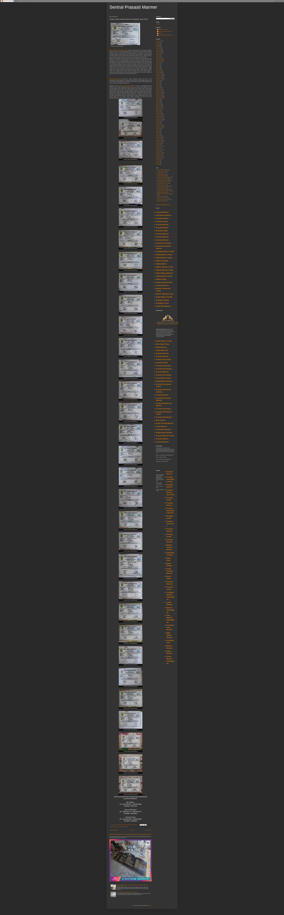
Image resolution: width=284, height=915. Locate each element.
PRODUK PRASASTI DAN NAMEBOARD (119, 826)
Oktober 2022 (159, 95)
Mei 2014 (158, 147)
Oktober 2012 (159, 155)
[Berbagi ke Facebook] (144, 825)
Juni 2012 (158, 161)
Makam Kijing (161, 279)
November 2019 (159, 116)
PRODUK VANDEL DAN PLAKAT (163, 199)
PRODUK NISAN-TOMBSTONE (163, 186)
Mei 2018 (158, 132)
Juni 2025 (158, 54)
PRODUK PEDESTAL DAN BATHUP (164, 190)
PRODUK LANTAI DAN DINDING (163, 177)
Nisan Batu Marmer (163, 306)
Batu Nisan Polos (162, 344)
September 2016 (159, 141)
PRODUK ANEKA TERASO (162, 169)
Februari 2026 (159, 50)
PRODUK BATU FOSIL (161, 171)
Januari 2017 (158, 138)
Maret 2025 (158, 57)
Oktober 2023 (159, 77)
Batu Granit (160, 420)
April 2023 (158, 86)
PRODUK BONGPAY (161, 174)
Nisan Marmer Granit (164, 341)
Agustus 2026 (159, 41)
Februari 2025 (159, 59)
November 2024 (159, 60)
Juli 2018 (158, 129)
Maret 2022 (158, 104)
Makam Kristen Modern (169, 547)
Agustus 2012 (159, 158)
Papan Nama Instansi (164, 432)
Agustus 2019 (159, 120)
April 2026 (158, 47)
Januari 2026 (158, 51)
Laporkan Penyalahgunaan (163, 204)
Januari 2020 (158, 113)
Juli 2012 (158, 159)
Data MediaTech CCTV (163, 29)
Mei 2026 (158, 45)
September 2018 (159, 126)
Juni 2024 (158, 65)
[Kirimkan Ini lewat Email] (140, 825)
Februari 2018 (159, 137)
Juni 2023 (158, 83)
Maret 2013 (158, 150)
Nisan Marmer (161, 347)
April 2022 (158, 102)
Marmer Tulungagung (170, 610)
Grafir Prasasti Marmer (165, 423)
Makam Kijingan (162, 261)
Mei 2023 (158, 84)
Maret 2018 (158, 135)
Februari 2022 (159, 105)
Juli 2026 (158, 42)
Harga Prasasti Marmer (169, 571)
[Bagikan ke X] (143, 825)
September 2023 (159, 78)
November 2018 (159, 125)
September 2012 (159, 156)
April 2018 (158, 134)
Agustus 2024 (159, 62)
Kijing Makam (161, 264)
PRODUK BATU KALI (161, 172)
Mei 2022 (158, 101)
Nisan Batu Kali (162, 350)
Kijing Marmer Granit (164, 255)
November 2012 (159, 153)
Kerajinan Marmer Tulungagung (165, 31)
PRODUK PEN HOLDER (162, 192)
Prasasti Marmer (162, 212)
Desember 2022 (159, 92)
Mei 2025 (158, 56)
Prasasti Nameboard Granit (170, 479)
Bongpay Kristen (162, 303)
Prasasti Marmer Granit (165, 251)
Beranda (131, 830)
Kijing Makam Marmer (164, 273)
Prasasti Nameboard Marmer (170, 510)
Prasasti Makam (162, 228)
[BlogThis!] (142, 825)
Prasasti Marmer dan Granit (170, 492)
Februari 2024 (159, 71)
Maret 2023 (158, 87)
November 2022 (159, 93)
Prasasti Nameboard (164, 369)
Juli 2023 (158, 81)
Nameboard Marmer (163, 215)
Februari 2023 (159, 89)
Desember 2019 (159, 114)
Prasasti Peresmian (163, 243)
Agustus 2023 (159, 80)
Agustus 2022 (159, 98)
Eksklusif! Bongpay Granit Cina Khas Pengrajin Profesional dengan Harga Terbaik (130, 834)
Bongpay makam (162, 300)
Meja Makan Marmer (169, 635)
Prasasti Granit (162, 221)
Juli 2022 (158, 99)
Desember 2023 (159, 74)
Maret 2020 (158, 111)
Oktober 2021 (159, 107)
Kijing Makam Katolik (164, 297)
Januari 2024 (158, 72)
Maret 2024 (158, 69)
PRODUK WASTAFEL (161, 201)
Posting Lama (148, 830)
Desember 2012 (159, 152)
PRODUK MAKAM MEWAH (162, 178)
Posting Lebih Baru (114, 830)
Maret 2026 (158, 48)
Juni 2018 (158, 131)
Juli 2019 (158, 122)
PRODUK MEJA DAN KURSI (163, 181)
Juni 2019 (158, 123)
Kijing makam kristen (164, 282)
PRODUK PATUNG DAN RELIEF (163, 189)
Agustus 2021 (159, 108)
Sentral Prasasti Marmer (133, 7)
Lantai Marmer (161, 426)
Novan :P (160, 33)
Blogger (149, 905)
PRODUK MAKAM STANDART (163, 180)
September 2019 (159, 119)
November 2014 (159, 146)
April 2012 (158, 164)
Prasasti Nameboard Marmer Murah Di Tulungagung (127, 892)
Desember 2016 (159, 140)
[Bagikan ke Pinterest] (146, 825)
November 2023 (159, 75)
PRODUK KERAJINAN (161, 175)
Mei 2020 (158, 110)
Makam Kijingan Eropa (164, 294)
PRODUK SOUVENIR (161, 196)
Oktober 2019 (159, 117)
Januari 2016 (158, 143)
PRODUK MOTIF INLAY (162, 184)
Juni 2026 (158, 44)
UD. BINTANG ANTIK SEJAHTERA (165, 35)
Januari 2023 (158, 90)
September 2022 (159, 96)
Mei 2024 (158, 66)
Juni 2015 (158, 144)
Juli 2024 (158, 63)
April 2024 (158, 68)
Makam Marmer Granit (164, 267)
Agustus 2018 (159, 128)
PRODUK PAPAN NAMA (162, 187)
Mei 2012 (158, 162)
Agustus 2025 (159, 53)
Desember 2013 (159, 149)
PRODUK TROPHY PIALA (162, 197)
